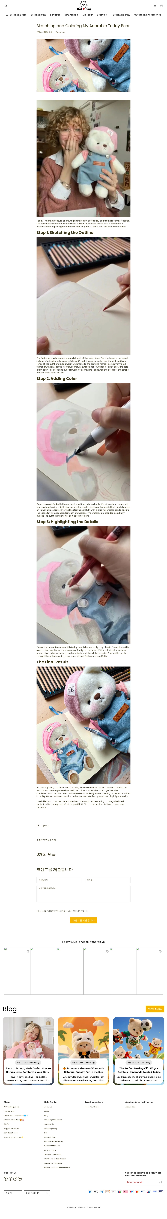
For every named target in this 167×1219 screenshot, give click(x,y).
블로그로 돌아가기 (47, 840)
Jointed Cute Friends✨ (13, 1137)
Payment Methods (52, 1146)
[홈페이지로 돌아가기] (83, 6)
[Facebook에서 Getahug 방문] (6, 1179)
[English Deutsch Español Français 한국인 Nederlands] (13, 1193)
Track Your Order (92, 1107)
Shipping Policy (50, 1128)
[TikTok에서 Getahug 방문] (15, 1179)
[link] (16, 15)
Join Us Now (130, 1107)
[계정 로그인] (155, 6)
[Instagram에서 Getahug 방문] (10, 1179)
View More (155, 1009)
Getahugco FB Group (53, 1120)
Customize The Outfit (53, 1163)
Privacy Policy (50, 1150)
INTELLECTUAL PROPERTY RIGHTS (57, 1167)
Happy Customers (11, 1128)
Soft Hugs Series (11, 1133)
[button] (6, 6)
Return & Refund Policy (53, 1141)
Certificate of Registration (55, 1159)
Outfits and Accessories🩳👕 (16, 1115)
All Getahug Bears (11, 1107)
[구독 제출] (160, 1182)
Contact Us (49, 1124)
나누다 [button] (45, 825)
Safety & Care (50, 1137)
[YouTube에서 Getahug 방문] (20, 1179)
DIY (45, 1133)
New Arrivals (9, 1111)
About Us (48, 1107)
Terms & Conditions (52, 1154)
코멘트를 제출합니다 (83, 920)
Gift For (7, 1124)
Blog (46, 1115)
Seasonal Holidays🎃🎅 (14, 1120)
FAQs (46, 1111)
